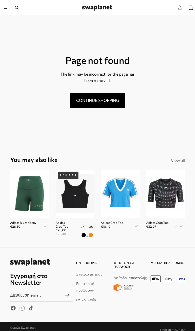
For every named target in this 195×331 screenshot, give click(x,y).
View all (178, 160)
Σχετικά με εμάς (89, 274)
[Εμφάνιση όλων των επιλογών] (46, 226)
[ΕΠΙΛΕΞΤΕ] (86, 210)
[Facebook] (13, 308)
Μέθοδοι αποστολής (130, 277)
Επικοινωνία (86, 299)
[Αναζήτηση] (16, 7)
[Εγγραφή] (67, 295)
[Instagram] (22, 308)
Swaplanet (28, 327)
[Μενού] (6, 7)
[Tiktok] (31, 308)
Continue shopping (97, 100)
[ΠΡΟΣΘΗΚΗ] (41, 210)
